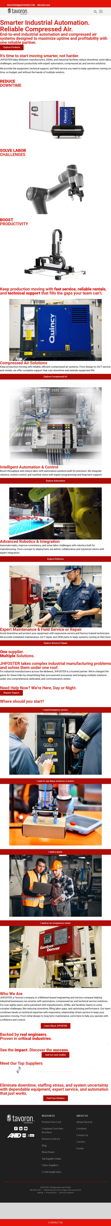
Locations (81, 1128)
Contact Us (82, 1135)
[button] (3, 1044)
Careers (80, 1141)
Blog (44, 1145)
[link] (16, 1128)
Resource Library (51, 1138)
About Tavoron (84, 1122)
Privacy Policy (51, 1193)
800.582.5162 (43, 5)
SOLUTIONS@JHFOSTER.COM (21, 5)
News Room (48, 1152)
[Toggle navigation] (101, 11)
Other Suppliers (50, 1165)
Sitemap (40, 1193)
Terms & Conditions (66, 1193)
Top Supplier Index (51, 1158)
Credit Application (51, 1171)
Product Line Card (51, 1122)
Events (80, 1148)
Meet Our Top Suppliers (21, 1063)
